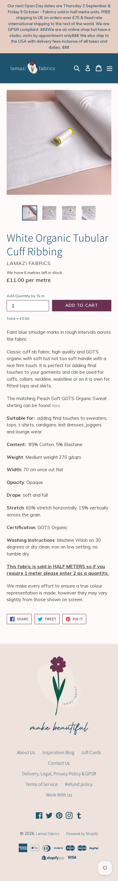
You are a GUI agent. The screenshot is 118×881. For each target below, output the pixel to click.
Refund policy (79, 784)
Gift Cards (91, 752)
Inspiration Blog (58, 752)
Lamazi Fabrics (48, 833)
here (56, 405)
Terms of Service (41, 784)
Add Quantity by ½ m (25, 295)
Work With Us (59, 795)
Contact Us (59, 763)
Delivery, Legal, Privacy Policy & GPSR (59, 773)
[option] (29, 213)
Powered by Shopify (82, 833)
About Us (26, 752)
